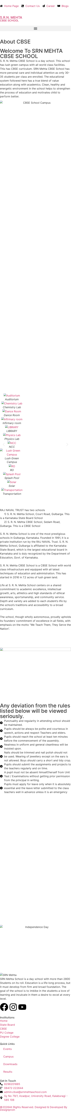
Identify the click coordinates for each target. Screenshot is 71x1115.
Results (7, 1071)
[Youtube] (22, 1007)
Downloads (10, 1064)
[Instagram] (13, 1007)
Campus (8, 1056)
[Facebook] (4, 1007)
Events (7, 1049)
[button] (35, 28)
